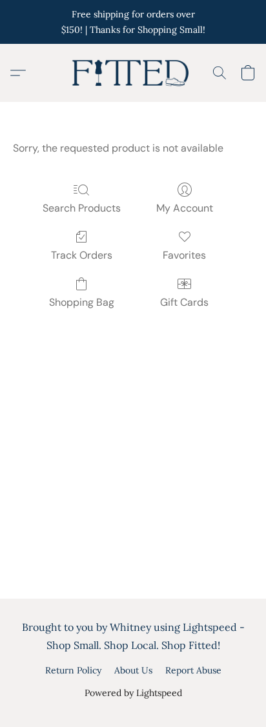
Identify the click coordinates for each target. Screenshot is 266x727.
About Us (133, 670)
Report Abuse (193, 670)
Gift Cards (184, 302)
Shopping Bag (81, 302)
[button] (133, 73)
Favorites (184, 255)
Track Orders (81, 255)
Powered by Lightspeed (133, 693)
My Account (184, 208)
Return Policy (73, 670)
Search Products (82, 208)
